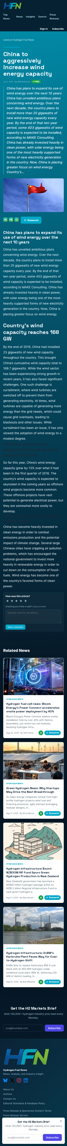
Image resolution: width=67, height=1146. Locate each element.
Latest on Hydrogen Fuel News (18, 39)
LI (16, 219)
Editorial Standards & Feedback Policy (24, 1103)
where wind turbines (36, 390)
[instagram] (19, 1080)
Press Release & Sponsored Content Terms (27, 1110)
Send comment (15, 627)
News (19, 16)
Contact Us (9, 1098)
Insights (30, 16)
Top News (6, 16)
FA (5, 219)
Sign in (44, 28)
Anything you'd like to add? (26, 606)
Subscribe (58, 28)
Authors (7, 1094)
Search (42, 16)
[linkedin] (26, 1080)
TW (11, 219)
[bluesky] (5, 1080)
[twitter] (12, 1080)
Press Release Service (15, 1115)
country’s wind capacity (20, 479)
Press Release (54, 16)
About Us (8, 1089)
